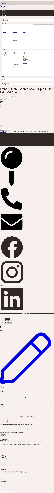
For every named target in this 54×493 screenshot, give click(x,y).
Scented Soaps (5, 29)
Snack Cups (14, 55)
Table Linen (14, 28)
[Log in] (27, 327)
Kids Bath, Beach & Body (6, 50)
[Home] (27, 325)
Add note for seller (2, 391)
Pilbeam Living (2, 126)
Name (1, 404)
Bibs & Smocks (15, 52)
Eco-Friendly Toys (25, 58)
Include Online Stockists (3, 408)
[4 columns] (2, 101)
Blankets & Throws (15, 40)
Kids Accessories (15, 64)
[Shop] (27, 326)
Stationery (24, 32)
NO (3, 409)
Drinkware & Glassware (15, 27)
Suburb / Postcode (3, 481)
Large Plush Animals (25, 59)
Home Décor (4, 32)
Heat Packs (4, 28)
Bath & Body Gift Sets (5, 27)
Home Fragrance (15, 32)
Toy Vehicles (24, 55)
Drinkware (14, 54)
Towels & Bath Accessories (6, 52)
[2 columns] (0, 101)
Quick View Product (3, 124)
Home (2, 95)
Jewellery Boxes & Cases (26, 26)
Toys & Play (24, 50)
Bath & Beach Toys (5, 54)
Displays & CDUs (25, 63)
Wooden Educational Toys (26, 56)
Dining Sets (14, 53)
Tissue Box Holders (25, 28)
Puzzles (24, 57)
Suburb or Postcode (3, 407)
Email (1, 406)
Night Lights (14, 68)
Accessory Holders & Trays (26, 27)
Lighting (24, 39)
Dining (14, 50)
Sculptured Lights (15, 69)
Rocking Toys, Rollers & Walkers (27, 60)
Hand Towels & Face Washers (6, 26)
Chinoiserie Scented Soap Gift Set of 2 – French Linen (9, 128)
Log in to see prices (2, 130)
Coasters (14, 29)
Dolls (23, 54)
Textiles (14, 38)
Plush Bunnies (24, 53)
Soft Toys (24, 52)
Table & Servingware (15, 26)
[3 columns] (1, 101)
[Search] (27, 7)
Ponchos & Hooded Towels (6, 53)
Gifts (23, 29)
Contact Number (3, 405)
